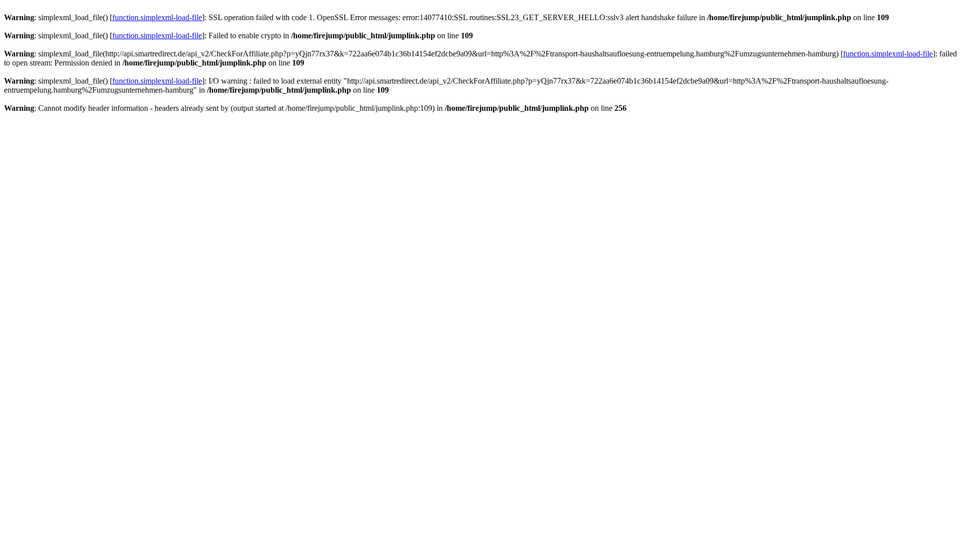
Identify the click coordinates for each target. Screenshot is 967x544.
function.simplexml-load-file (157, 17)
